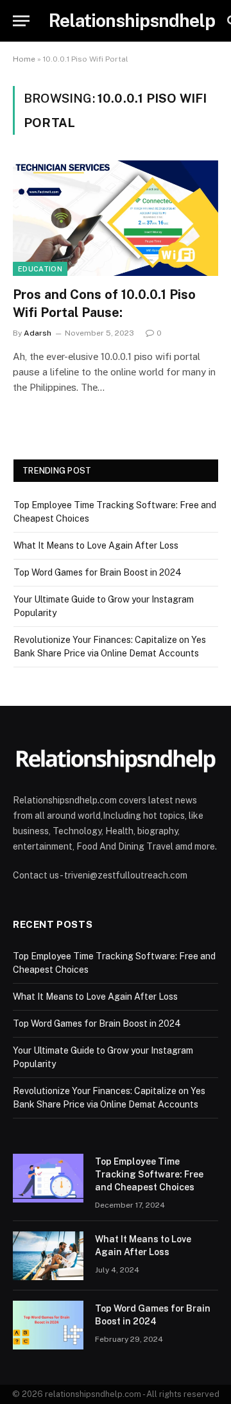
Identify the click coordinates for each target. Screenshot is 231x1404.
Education (40, 269)
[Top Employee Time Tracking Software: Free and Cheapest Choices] (48, 1178)
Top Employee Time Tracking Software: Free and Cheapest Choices (149, 1174)
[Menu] (21, 20)
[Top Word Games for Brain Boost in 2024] (48, 1325)
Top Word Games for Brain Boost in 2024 (97, 572)
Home (24, 59)
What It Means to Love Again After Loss (95, 545)
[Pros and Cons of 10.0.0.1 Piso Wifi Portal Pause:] (115, 218)
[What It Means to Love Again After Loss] (48, 1255)
